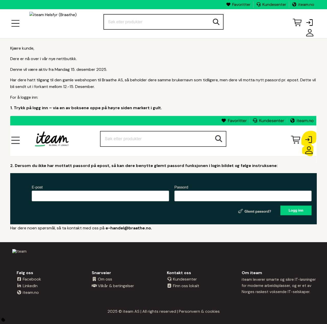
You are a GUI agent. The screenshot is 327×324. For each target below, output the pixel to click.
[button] (309, 23)
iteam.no (306, 4)
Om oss (104, 279)
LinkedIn (30, 285)
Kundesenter (274, 4)
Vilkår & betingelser (115, 285)
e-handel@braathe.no (128, 228)
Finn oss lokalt (185, 285)
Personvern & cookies (199, 311)
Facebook (31, 279)
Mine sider (308, 35)
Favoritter (241, 4)
